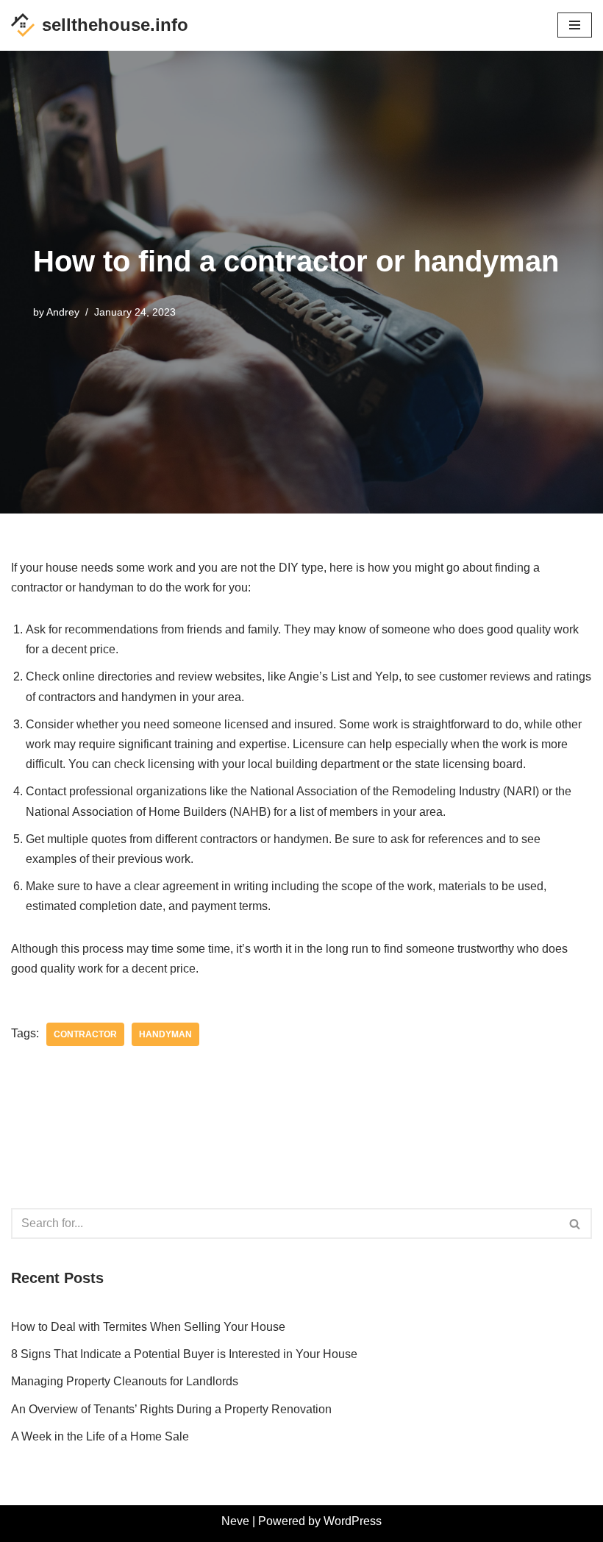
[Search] (575, 1223)
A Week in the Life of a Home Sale (100, 1436)
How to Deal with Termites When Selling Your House (148, 1327)
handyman (165, 1034)
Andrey (62, 312)
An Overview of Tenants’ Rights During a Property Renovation (171, 1409)
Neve (235, 1521)
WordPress (353, 1521)
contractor (85, 1034)
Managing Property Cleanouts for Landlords (124, 1381)
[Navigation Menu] (574, 25)
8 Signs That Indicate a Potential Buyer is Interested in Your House (184, 1354)
